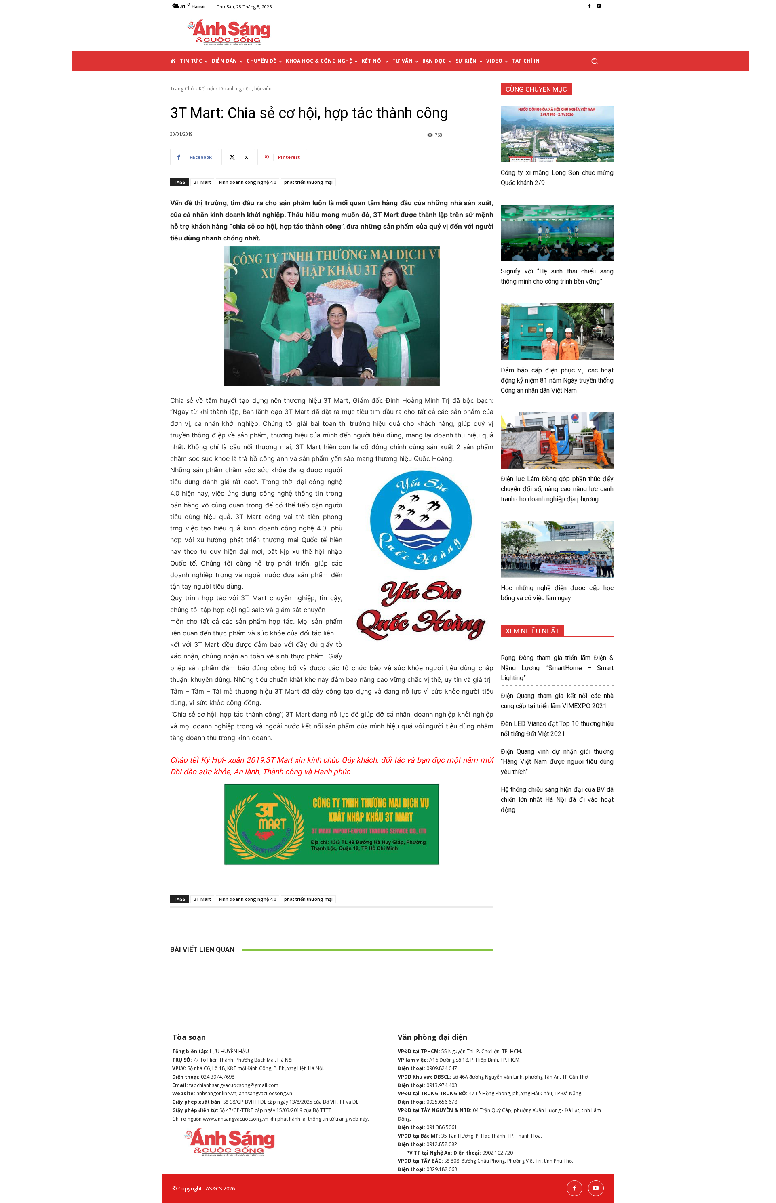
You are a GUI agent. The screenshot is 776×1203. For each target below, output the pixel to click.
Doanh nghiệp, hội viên (245, 88)
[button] (594, 61)
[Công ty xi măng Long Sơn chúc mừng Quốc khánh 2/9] (557, 134)
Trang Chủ (182, 88)
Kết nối (206, 88)
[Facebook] (589, 6)
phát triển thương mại (308, 182)
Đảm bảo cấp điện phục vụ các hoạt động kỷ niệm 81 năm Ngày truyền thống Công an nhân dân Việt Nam (557, 380)
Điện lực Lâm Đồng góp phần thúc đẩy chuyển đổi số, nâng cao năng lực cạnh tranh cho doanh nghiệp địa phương (557, 489)
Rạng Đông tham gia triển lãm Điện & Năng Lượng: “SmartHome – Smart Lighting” (557, 668)
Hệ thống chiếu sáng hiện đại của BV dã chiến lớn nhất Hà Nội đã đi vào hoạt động (557, 800)
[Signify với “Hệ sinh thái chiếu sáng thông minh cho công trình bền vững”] (557, 233)
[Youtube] (599, 6)
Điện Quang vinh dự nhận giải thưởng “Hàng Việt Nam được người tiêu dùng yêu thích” (557, 762)
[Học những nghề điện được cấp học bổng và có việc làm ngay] (557, 549)
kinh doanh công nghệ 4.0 (247, 182)
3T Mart (202, 182)
